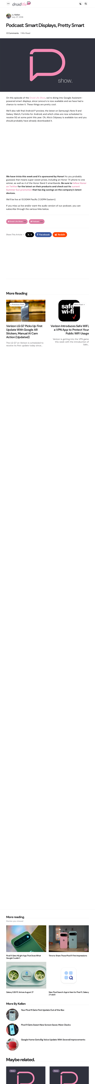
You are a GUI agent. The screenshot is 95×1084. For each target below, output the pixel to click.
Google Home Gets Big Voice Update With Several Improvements (53, 1039)
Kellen (17, 14)
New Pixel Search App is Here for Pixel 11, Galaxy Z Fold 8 (69, 993)
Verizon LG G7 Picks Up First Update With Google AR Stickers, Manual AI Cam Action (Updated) (24, 331)
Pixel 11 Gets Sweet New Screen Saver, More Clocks (46, 1024)
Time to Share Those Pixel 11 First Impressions (68, 955)
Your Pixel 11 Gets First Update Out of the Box (42, 1010)
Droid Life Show (37, 97)
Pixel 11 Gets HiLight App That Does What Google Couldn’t (23, 956)
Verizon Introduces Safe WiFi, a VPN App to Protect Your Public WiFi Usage (70, 329)
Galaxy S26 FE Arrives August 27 (19, 992)
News (13, 1071)
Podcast (37, 221)
